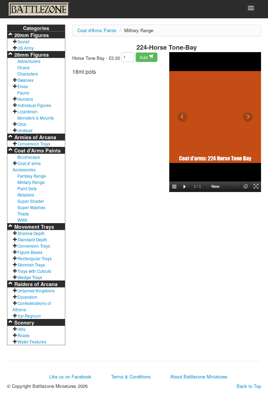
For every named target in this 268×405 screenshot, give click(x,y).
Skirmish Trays (31, 265)
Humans (25, 99)
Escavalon (27, 297)
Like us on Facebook (70, 376)
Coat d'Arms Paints (37, 150)
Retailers (25, 195)
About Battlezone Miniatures (199, 376)
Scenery (23, 322)
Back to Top (249, 386)
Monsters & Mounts (35, 118)
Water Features (31, 341)
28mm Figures (31, 54)
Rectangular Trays (34, 258)
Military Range (31, 182)
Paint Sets (27, 188)
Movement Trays (33, 226)
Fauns (23, 92)
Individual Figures (34, 105)
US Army (25, 48)
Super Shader (30, 201)
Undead (24, 130)
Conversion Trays (33, 144)
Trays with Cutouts (34, 271)
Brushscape (28, 157)
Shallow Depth (31, 233)
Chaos (23, 67)
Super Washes (31, 207)
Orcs (21, 124)
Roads (23, 335)
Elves (22, 86)
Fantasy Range (31, 176)
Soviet (23, 41)
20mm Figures (31, 34)
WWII (22, 220)
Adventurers (28, 61)
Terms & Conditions (131, 376)
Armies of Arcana (34, 137)
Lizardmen (27, 111)
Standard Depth (32, 239)
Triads (23, 213)
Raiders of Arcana (35, 283)
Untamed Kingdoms (36, 290)
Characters (27, 74)
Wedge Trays (29, 277)
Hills (21, 329)
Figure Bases (30, 252)
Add (144, 57)
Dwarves (25, 80)
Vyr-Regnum (29, 316)
